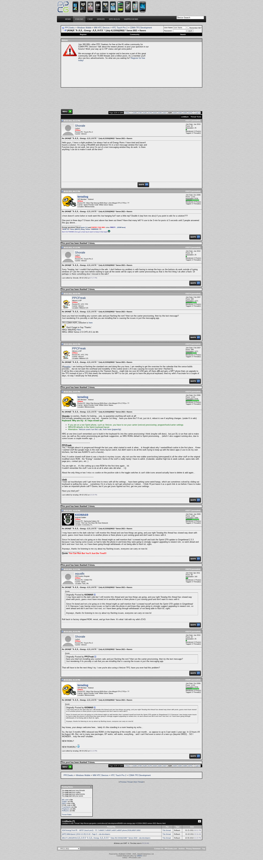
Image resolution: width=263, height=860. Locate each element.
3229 (175, 113)
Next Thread (138, 782)
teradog (67, 366)
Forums (79, 19)
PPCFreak (79, 297)
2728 (140, 113)
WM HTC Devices (102, 27)
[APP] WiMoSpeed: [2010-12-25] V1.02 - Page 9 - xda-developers (86, 834)
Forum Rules (67, 814)
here (91, 323)
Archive (182, 848)
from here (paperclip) (112, 429)
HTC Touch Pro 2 (119, 27)
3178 (150, 113)
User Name (168, 27)
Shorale (80, 125)
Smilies (64, 801)
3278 (190, 113)
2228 (135, 113)
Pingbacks (66, 809)
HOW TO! (66, 229)
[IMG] (64, 803)
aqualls (79, 573)
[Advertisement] (175, 64)
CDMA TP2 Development (141, 27)
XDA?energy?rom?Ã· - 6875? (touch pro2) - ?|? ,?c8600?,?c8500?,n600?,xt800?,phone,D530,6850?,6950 (101, 830)
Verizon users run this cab (90, 429)
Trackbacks (66, 807)
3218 (155, 113)
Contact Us (158, 848)
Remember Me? (196, 28)
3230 (180, 113)
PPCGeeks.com (171, 848)
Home (68, 19)
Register (83, 34)
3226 (160, 113)
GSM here (121, 227)
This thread (166, 830)
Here (79, 330)
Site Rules (114, 19)
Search (183, 34)
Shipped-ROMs (131, 19)
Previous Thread (126, 782)
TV (100, 229)
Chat (90, 19)
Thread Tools (196, 117)
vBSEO (139, 856)
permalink (196, 120)
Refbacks (65, 811)
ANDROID (94, 229)
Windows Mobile (84, 27)
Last (197, 113)
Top (203, 848)
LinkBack (185, 117)
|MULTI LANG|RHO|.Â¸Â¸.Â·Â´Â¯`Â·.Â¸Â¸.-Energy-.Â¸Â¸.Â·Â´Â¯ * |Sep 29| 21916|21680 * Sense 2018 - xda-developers (106, 838)
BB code (65, 800)
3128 (145, 113)
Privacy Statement (193, 848)
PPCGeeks (70, 27)
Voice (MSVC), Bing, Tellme (80, 229)
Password (168, 31)
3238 (185, 113)
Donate (101, 19)
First (126, 113)
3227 (165, 113)
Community (134, 34)
